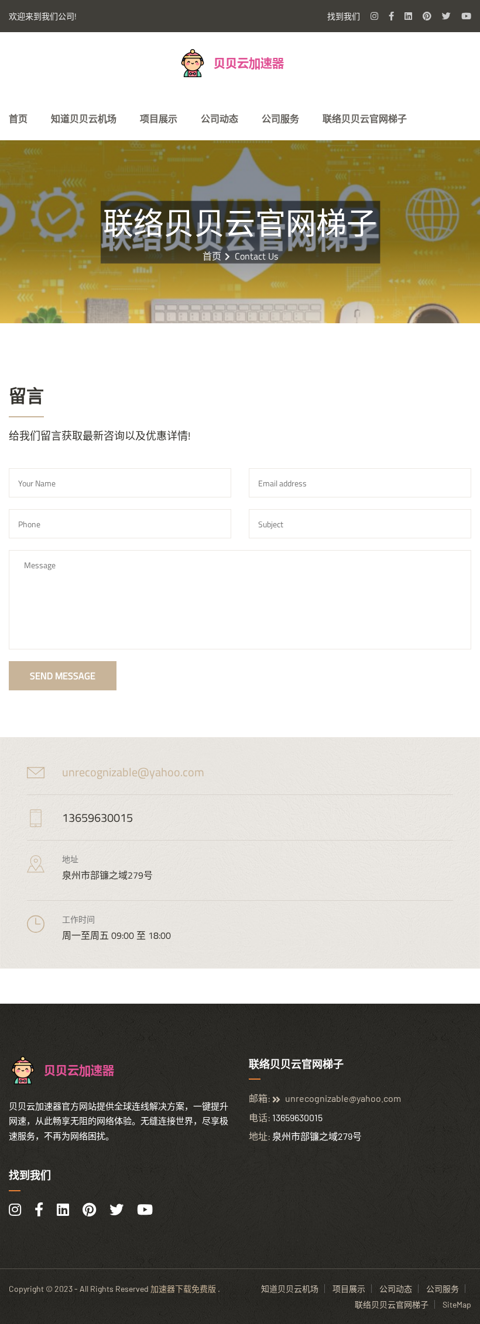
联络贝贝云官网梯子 (365, 119)
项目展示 (158, 119)
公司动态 (219, 119)
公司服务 (280, 119)
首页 (18, 119)
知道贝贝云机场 (83, 119)
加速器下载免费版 (183, 1289)
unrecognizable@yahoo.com (133, 772)
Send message (62, 676)
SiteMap (457, 1304)
